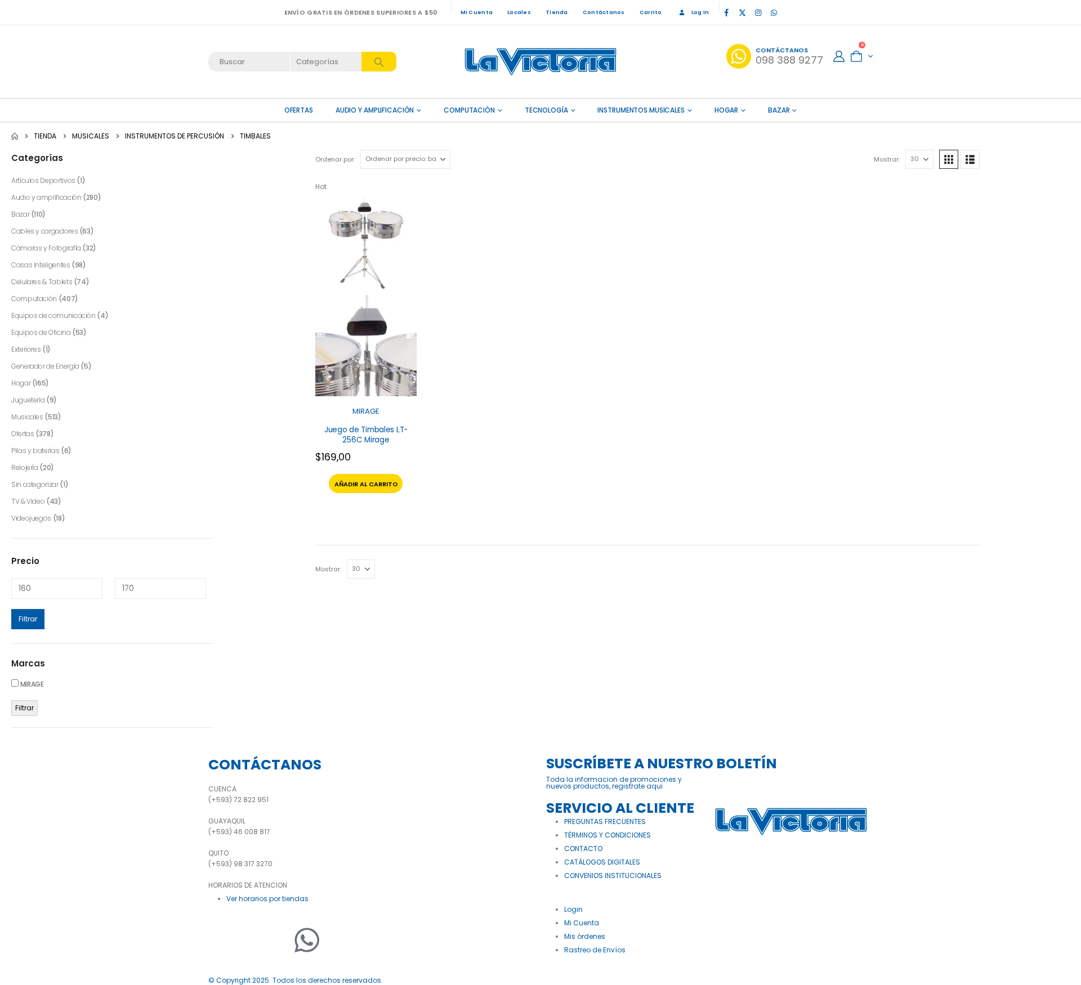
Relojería (24, 467)
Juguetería (27, 400)
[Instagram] (758, 12)
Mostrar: (887, 159)
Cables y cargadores (44, 231)
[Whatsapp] (307, 940)
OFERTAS (298, 110)
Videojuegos (31, 518)
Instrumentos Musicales (640, 110)
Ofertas (22, 433)
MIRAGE (365, 411)
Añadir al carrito (366, 484)
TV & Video (27, 501)
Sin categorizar (35, 484)
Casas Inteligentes (40, 265)
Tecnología (546, 110)
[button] (948, 159)
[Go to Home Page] (14, 136)
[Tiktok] (789, 12)
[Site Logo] (540, 61)
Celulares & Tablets (41, 281)
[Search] (378, 61)
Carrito (651, 12)
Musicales (27, 417)
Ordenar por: (335, 159)
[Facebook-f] (222, 940)
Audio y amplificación (375, 110)
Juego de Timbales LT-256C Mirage (366, 434)
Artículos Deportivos (43, 180)
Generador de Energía (45, 366)
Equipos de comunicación (53, 315)
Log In (700, 12)
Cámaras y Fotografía (46, 248)
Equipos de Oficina (41, 332)
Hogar (726, 110)
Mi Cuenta (477, 12)
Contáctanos (604, 12)
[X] (742, 12)
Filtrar (28, 619)
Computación (469, 110)
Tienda (557, 12)
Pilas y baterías (35, 450)
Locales (519, 12)
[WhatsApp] (773, 12)
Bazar (778, 110)
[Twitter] (250, 940)
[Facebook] (726, 12)
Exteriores (26, 349)
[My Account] (839, 56)
